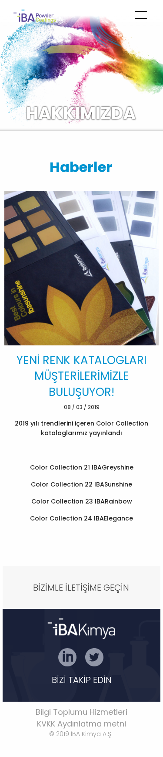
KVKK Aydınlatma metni (81, 723)
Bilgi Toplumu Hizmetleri (81, 711)
